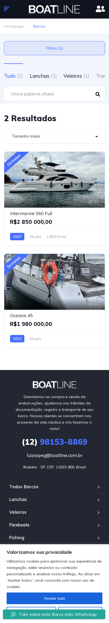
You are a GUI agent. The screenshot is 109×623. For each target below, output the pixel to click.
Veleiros (76, 76)
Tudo (13, 76)
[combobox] (54, 136)
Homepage (14, 26)
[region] (54, 583)
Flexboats (19, 525)
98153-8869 (54, 442)
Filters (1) (54, 48)
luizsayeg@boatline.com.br (55, 455)
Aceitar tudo (54, 598)
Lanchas (43, 76)
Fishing (16, 537)
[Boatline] (54, 9)
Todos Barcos (24, 486)
